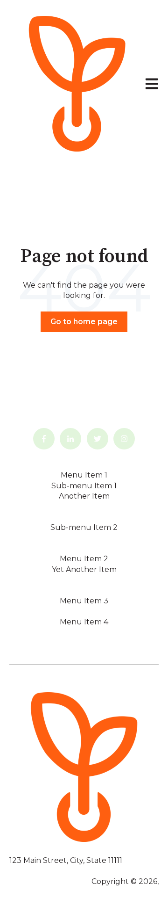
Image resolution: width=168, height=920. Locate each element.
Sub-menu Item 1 (84, 485)
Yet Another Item (84, 569)
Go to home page (84, 321)
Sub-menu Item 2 (84, 527)
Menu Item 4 (84, 621)
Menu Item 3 (84, 600)
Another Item (84, 496)
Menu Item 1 (84, 475)
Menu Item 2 (84, 558)
